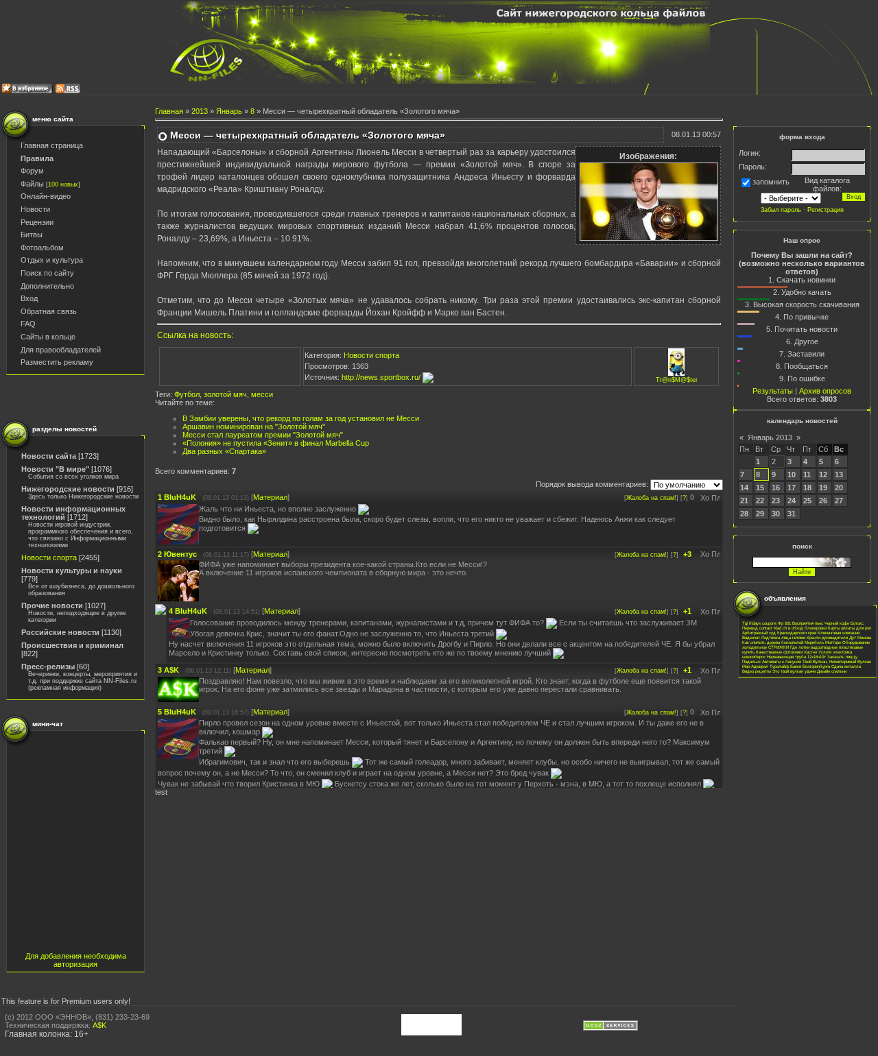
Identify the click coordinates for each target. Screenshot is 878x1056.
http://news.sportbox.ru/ (382, 377)
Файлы (32, 184)
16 (776, 487)
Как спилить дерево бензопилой (772, 642)
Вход (29, 298)
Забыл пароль (781, 209)
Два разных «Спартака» (224, 451)
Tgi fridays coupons (759, 623)
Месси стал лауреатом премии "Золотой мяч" (262, 435)
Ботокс (857, 623)
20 (839, 487)
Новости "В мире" (55, 469)
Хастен (810, 651)
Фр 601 (784, 623)
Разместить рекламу (57, 362)
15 (760, 487)
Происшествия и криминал (72, 645)
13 (839, 474)
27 (839, 500)
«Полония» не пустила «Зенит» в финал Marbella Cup (275, 443)
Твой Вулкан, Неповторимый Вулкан (837, 661)
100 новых (63, 184)
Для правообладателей (61, 350)
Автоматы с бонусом (781, 661)
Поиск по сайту (47, 273)
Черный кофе (836, 623)
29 (760, 513)
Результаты (772, 391)
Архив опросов (825, 391)
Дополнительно (47, 286)
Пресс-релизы (48, 666)
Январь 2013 (770, 437)
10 (791, 474)
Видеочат (751, 637)
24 (791, 500)
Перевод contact (757, 627)
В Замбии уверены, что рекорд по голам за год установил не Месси (300, 418)
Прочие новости (52, 605)
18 (807, 487)
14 (744, 487)
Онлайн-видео (46, 196)
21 (744, 500)
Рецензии (37, 222)
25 (807, 500)
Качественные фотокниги (779, 651)
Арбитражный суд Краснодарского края (779, 632)
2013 (199, 111)
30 (776, 513)
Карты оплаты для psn (849, 627)
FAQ (28, 324)
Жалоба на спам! (651, 497)
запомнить (771, 182)
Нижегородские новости (68, 489)
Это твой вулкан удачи (794, 671)
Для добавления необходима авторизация (75, 960)
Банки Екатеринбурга (810, 666)
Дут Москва (860, 637)
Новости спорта (49, 557)
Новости (35, 209)
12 (823, 474)
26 (823, 500)
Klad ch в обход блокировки (800, 627)
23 (776, 500)
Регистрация (825, 209)
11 (807, 474)
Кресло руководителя (827, 637)
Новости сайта (48, 456)
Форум (32, 171)
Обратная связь (49, 311)
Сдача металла (846, 666)
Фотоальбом (42, 247)
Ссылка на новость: (195, 335)
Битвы (32, 234)
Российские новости (60, 632)
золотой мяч (225, 394)
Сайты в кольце (48, 337)
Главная (169, 111)
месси (262, 394)
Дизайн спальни (831, 671)
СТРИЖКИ (778, 647)
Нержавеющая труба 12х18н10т (796, 656)
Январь (229, 111)
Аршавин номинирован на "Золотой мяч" (253, 426)
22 (760, 500)
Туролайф (779, 666)
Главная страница (52, 145)
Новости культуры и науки (71, 570)
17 (791, 487)
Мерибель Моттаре (823, 642)
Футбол (187, 394)
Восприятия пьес (807, 623)
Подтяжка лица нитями (783, 637)
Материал (270, 497)
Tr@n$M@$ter (677, 379)
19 (823, 487)
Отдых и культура (52, 260)
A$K (99, 1025)
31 (791, 513)
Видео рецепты (756, 671)
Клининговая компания (838, 632)
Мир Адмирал (755, 666)
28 (744, 513)
